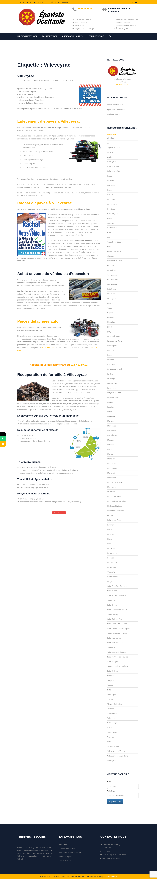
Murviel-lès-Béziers (114, 496)
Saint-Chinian (112, 605)
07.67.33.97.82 (25, 2)
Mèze (109, 449)
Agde (109, 143)
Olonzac (110, 515)
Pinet (109, 543)
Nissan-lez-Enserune (115, 510)
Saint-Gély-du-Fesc (114, 619)
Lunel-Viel (111, 416)
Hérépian (111, 322)
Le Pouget (111, 379)
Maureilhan (112, 444)
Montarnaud (112, 468)
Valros (109, 727)
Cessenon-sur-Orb (114, 251)
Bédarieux (111, 185)
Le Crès (110, 374)
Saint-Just (111, 647)
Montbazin (111, 473)
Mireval (110, 454)
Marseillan (111, 430)
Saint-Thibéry (112, 671)
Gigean (110, 308)
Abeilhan (110, 138)
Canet (109, 218)
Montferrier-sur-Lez (115, 482)
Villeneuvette (46, 850)
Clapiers (110, 256)
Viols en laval (24, 853)
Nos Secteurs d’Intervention (70, 852)
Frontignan (111, 298)
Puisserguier (112, 567)
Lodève (110, 402)
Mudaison (111, 492)
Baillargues (111, 162)
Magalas (110, 421)
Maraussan (111, 426)
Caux (109, 237)
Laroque (110, 350)
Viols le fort (47, 847)
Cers (109, 246)
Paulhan (110, 525)
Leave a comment (42, 80)
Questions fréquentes (72, 36)
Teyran (110, 699)
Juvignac (110, 331)
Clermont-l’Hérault (114, 261)
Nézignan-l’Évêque (114, 506)
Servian (110, 685)
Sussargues (112, 694)
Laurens (110, 360)
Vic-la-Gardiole (113, 746)
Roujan (110, 581)
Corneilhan (111, 270)
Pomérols (111, 548)
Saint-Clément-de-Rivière (117, 610)
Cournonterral (113, 279)
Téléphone (111, 791)
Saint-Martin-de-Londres (117, 652)
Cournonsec (112, 275)
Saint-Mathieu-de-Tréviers (117, 657)
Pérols (109, 529)
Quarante (111, 572)
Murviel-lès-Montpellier (116, 501)
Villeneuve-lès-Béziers (116, 751)
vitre (19, 850)
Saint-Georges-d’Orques (117, 633)
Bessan (110, 190)
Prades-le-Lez (112, 562)
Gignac (110, 312)
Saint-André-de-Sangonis (117, 586)
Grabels (110, 317)
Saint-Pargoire (113, 661)
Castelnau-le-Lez (113, 228)
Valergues (111, 718)
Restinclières (112, 577)
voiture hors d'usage (26, 847)
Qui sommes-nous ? (67, 849)
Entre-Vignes (112, 284)
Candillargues (112, 213)
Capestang (111, 223)
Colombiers (112, 265)
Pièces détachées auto (38, 321)
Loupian (110, 407)
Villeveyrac (25, 76)
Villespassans (38, 853)
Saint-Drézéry (112, 614)
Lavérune (111, 364)
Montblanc (111, 478)
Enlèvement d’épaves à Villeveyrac (49, 121)
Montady (110, 459)
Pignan (110, 539)
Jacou (109, 327)
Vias (109, 742)
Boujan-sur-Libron (114, 204)
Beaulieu (110, 180)
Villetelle (20, 859)
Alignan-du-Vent (113, 147)
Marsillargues (112, 435)
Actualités (63, 845)
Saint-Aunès (112, 591)
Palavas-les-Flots (114, 520)
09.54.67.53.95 (42, 2)
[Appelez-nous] (3, 438)
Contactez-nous (96, 36)
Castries (110, 232)
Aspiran (110, 157)
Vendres (110, 737)
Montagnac (111, 463)
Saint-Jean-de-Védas (115, 642)
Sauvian (110, 676)
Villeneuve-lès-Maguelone (117, 756)
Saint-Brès (111, 600)
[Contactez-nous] (3, 444)
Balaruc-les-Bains (114, 171)
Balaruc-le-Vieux (113, 166)
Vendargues (112, 732)
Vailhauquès (112, 713)
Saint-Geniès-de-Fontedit (117, 624)
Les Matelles (112, 383)
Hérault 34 (69, 80)
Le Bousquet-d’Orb (114, 369)
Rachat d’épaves (49, 36)
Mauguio (110, 440)
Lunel (109, 411)
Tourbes (110, 709)
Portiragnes (112, 553)
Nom (109, 782)
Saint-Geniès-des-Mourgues (118, 628)
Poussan (110, 558)
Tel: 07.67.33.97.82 (122, 85)
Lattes (109, 355)
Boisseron (111, 199)
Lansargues (112, 345)
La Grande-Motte (114, 336)
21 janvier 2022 (25, 80)
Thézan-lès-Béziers (114, 704)
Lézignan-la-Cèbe (114, 393)
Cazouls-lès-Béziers (115, 242)
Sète (109, 690)
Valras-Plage (112, 723)
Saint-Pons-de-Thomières (117, 666)
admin (56, 80)
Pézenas (110, 534)
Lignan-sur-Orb (113, 397)
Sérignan (110, 680)
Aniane (110, 152)
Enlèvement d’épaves (27, 36)
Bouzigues (111, 209)
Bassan (110, 176)
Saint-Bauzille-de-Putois (116, 595)
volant (38, 847)
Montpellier (112, 487)
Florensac (111, 294)
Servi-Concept (111, 876)
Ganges (110, 303)
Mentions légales (65, 856)
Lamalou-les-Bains (114, 341)
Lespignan (111, 388)
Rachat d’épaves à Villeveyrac (44, 203)
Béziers (110, 195)
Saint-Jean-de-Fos (114, 638)
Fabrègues (111, 289)
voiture (49, 853)
